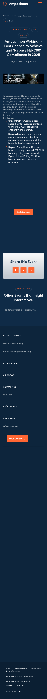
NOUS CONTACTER (17, 438)
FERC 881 (7, 394)
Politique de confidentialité (18, 681)
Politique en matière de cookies (19, 677)
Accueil (6, 16)
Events (13, 16)
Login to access (23, 212)
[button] (40, 4)
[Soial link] (27, 691)
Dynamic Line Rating (13, 343)
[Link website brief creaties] (13, 670)
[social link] (20, 691)
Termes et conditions (15, 685)
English (23, 35)
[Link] (15, 4)
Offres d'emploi (10, 426)
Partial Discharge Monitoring (17, 351)
